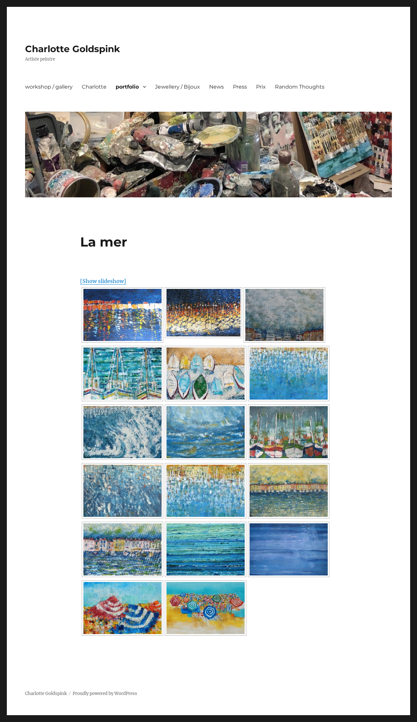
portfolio (127, 87)
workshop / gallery (49, 87)
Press (240, 87)
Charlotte (94, 87)
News (216, 87)
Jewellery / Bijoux (177, 87)
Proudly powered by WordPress (105, 693)
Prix (261, 87)
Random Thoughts (299, 87)
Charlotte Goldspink (72, 48)
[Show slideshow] (103, 281)
